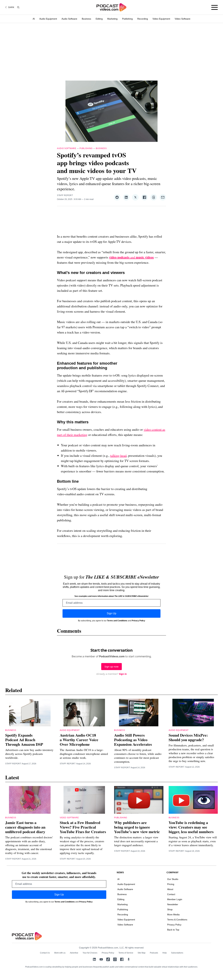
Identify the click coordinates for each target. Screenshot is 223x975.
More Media (173, 914)
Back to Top (173, 929)
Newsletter (172, 904)
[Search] (18, 7)
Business (86, 18)
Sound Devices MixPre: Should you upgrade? (188, 737)
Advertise (74, 953)
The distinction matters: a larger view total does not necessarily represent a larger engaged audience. (136, 841)
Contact (171, 894)
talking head (118, 455)
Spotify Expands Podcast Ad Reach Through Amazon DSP (24, 739)
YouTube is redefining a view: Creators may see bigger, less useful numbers (191, 827)
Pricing (170, 884)
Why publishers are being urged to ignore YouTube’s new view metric (137, 827)
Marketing (112, 18)
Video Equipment (161, 18)
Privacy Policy (138, 621)
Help (164, 953)
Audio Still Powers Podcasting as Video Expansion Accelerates (133, 739)
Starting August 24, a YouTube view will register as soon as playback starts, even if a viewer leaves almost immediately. (193, 841)
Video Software (182, 18)
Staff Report (65, 195)
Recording (142, 18)
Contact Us (45, 953)
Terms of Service (126, 953)
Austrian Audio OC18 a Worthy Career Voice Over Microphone (79, 739)
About (170, 889)
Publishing (127, 18)
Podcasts (154, 953)
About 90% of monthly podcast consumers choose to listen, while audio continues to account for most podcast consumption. (137, 755)
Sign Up (111, 613)
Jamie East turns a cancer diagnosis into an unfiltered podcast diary (25, 827)
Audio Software (69, 18)
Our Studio (172, 879)
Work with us (59, 953)
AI (34, 18)
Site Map (141, 953)
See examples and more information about (111, 596)
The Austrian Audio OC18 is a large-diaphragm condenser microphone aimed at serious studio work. (84, 754)
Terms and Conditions (117, 621)
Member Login (174, 899)
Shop (170, 909)
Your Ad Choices (90, 953)
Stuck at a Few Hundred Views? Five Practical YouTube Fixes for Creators (83, 827)
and (131, 257)
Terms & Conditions (177, 919)
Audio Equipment (48, 18)
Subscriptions (177, 953)
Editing (99, 18)
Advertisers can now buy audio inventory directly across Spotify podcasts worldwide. (29, 754)
